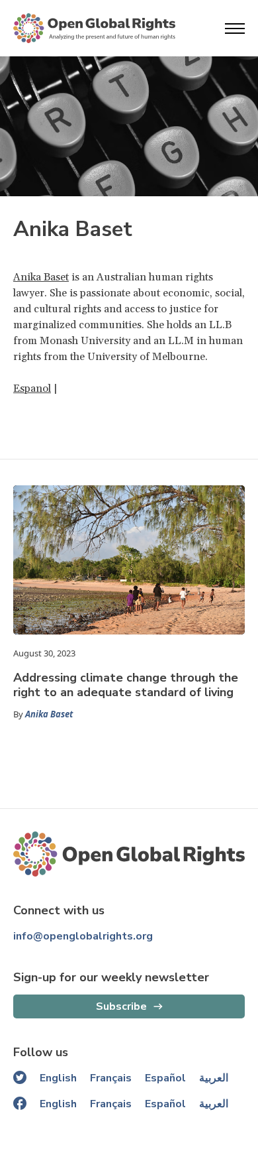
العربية (213, 1078)
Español (165, 1078)
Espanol (32, 388)
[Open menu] (235, 28)
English (58, 1078)
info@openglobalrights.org (83, 936)
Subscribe (121, 1006)
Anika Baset (41, 277)
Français (111, 1078)
